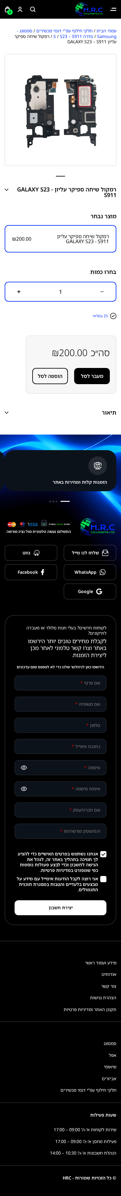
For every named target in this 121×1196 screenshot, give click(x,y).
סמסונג (110, 1043)
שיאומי (110, 1067)
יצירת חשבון (61, 908)
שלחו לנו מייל (85, 553)
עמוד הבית (106, 31)
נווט (26, 553)
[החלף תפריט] (113, 9)
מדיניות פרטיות (56, 870)
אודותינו (108, 974)
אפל (112, 1055)
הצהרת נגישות (103, 998)
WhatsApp (85, 572)
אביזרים (109, 1078)
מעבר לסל (92, 376)
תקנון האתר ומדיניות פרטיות (90, 1009)
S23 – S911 (71, 36)
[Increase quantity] (19, 292)
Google (85, 591)
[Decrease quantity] (102, 292)
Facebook (28, 572)
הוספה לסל (50, 376)
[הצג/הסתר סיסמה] (24, 767)
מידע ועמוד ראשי (100, 963)
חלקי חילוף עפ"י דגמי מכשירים (64, 31)
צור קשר (108, 986)
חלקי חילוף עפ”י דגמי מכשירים (88, 1090)
